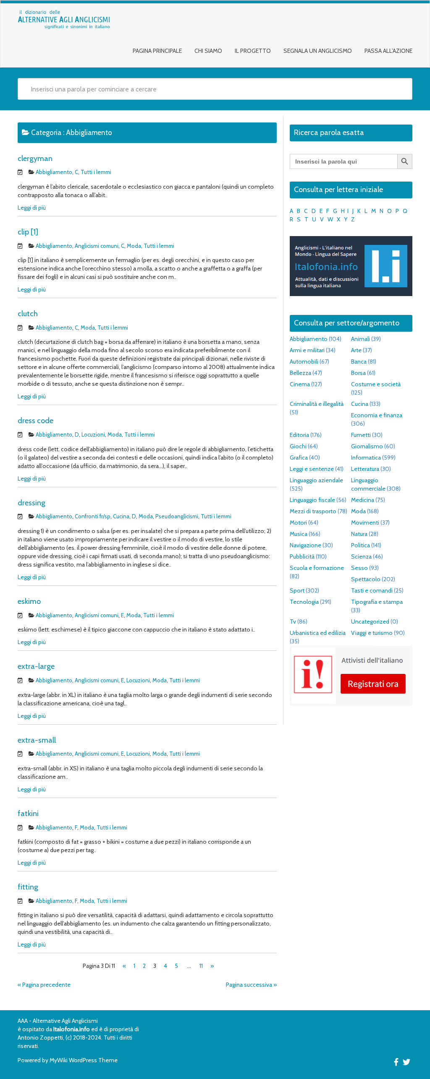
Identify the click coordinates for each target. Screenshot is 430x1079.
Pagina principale (157, 51)
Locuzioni (93, 434)
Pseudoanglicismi (176, 516)
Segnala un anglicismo (317, 51)
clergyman (35, 158)
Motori (298, 522)
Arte (356, 350)
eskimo (29, 601)
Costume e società (376, 384)
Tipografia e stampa (377, 602)
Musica (298, 534)
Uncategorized (370, 621)
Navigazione (305, 545)
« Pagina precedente (44, 984)
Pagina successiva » (251, 984)
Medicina (362, 500)
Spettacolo (365, 579)
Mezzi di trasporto (313, 511)
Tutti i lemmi (96, 172)
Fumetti (361, 435)
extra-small (37, 740)
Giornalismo (367, 446)
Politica (360, 545)
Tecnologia (304, 602)
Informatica (366, 457)
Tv (293, 621)
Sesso (359, 568)
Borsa (358, 373)
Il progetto (253, 51)
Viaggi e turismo (372, 633)
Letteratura (365, 469)
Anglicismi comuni (96, 245)
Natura (359, 534)
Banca (359, 361)
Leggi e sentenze (312, 469)
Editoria (299, 435)
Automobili (304, 361)
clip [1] (28, 232)
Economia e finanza (376, 415)
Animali (360, 339)
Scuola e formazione (317, 568)
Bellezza (300, 373)
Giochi (298, 446)
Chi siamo (208, 51)
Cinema (300, 384)
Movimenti (365, 522)
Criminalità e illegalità (316, 404)
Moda (134, 245)
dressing (31, 502)
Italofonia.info (71, 1029)
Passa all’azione (388, 51)
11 (201, 966)
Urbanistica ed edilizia (318, 633)
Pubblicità (302, 556)
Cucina (121, 516)
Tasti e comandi (372, 590)
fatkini (28, 813)
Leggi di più (32, 207)
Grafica (299, 457)
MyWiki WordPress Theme (84, 1060)
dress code (35, 420)
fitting (28, 887)
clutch (28, 313)
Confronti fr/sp (92, 516)
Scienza (361, 556)
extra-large (36, 666)
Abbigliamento (54, 172)
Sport (297, 590)
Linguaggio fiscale (312, 500)
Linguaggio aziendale (316, 480)
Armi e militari (307, 350)
